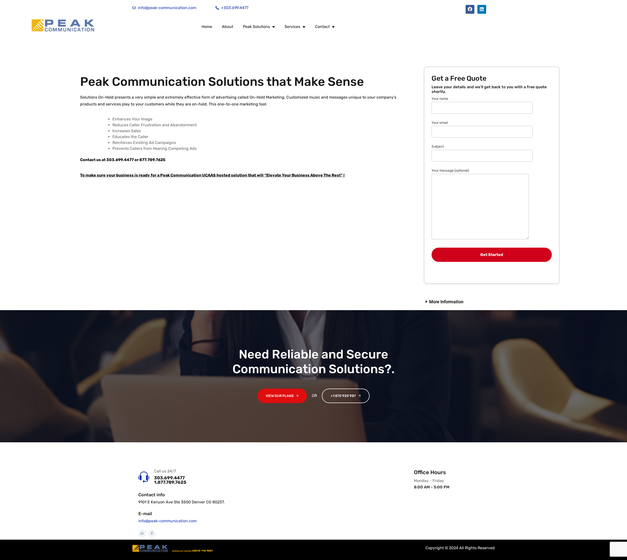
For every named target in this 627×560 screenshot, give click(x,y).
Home (207, 26)
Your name (440, 99)
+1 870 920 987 (343, 396)
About (227, 26)
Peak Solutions (256, 26)
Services (292, 26)
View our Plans (280, 396)
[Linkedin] (481, 9)
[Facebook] (470, 9)
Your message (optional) (450, 170)
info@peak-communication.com (167, 521)
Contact (322, 26)
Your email (440, 123)
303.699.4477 (169, 478)
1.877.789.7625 (170, 482)
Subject (438, 146)
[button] (492, 302)
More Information (446, 301)
